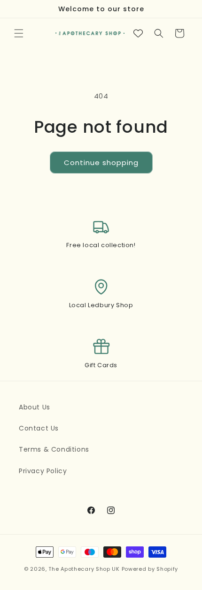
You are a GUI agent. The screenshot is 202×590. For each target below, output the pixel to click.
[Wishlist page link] (138, 33)
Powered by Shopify (150, 569)
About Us (34, 407)
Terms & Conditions (54, 449)
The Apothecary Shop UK (83, 569)
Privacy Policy (43, 471)
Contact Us (39, 428)
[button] (18, 33)
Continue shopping (101, 162)
